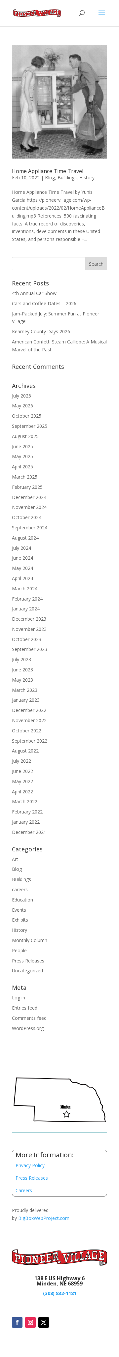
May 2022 (22, 781)
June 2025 (22, 446)
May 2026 (22, 405)
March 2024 (24, 588)
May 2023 (22, 680)
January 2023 (26, 700)
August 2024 (25, 538)
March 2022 (24, 801)
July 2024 (21, 548)
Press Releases (28, 961)
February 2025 (27, 487)
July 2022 (21, 761)
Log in (18, 997)
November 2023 (29, 629)
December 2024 (29, 497)
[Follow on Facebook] (17, 1322)
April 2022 (22, 791)
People (19, 950)
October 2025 (26, 416)
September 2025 (29, 426)
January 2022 (26, 822)
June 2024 (22, 558)
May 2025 (22, 456)
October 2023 (26, 639)
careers (20, 889)
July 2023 (21, 659)
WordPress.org (28, 1028)
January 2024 (26, 608)
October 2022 (26, 730)
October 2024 (26, 517)
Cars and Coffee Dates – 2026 (44, 303)
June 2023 (22, 669)
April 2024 (22, 578)
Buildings (67, 177)
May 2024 (22, 568)
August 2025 (25, 436)
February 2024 (27, 599)
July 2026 (21, 396)
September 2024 (29, 527)
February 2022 (27, 812)
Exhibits (20, 920)
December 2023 (29, 619)
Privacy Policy (30, 1165)
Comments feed (29, 1018)
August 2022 (25, 751)
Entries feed (24, 1008)
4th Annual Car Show (34, 293)
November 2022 (29, 720)
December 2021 (29, 832)
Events (19, 910)
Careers (24, 1190)
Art (15, 859)
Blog (50, 177)
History (87, 177)
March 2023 (24, 690)
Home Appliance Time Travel (47, 171)
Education (22, 900)
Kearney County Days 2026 (41, 331)
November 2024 (29, 507)
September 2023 (29, 649)
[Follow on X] (43, 1322)
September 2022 (29, 741)
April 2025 (22, 466)
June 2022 (22, 771)
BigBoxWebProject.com (43, 1218)
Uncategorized (27, 970)
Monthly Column (29, 940)
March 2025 (24, 477)
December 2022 (29, 710)
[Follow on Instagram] (30, 1322)
